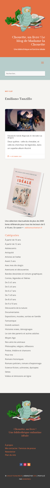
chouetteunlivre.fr (14, 476)
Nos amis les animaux (15, 342)
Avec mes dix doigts (14, 265)
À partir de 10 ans (13, 239)
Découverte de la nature (16, 308)
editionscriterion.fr (33, 227)
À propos (9, 445)
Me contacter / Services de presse (20, 448)
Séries (7, 372)
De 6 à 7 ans (10, 291)
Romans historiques (14, 359)
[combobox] (25, 73)
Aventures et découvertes (17, 269)
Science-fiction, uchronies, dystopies (21, 367)
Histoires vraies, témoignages (18, 329)
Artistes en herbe (13, 257)
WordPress (26, 479)
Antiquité (9, 252)
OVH (34, 476)
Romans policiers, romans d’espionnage (23, 363)
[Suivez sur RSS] (28, 464)
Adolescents (10, 248)
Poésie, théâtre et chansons (18, 350)
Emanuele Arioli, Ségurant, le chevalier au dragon (25, 134)
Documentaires (12, 312)
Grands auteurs (12, 325)
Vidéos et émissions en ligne (18, 376)
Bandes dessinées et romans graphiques (23, 273)
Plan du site (10, 455)
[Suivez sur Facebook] (21, 464)
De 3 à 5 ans (10, 282)
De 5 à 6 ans (10, 286)
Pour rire (9, 354)
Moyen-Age (10, 338)
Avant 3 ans (10, 261)
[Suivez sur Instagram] (25, 464)
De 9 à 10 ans (11, 303)
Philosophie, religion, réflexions (19, 346)
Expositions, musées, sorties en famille (23, 316)
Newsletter (10, 451)
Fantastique (10, 320)
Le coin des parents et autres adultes (22, 333)
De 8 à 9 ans (10, 299)
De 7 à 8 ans (10, 295)
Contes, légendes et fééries (17, 278)
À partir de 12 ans (13, 244)
